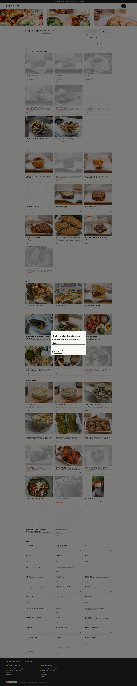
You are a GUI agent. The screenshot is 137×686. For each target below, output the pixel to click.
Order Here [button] (57, 352)
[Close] (85, 332)
